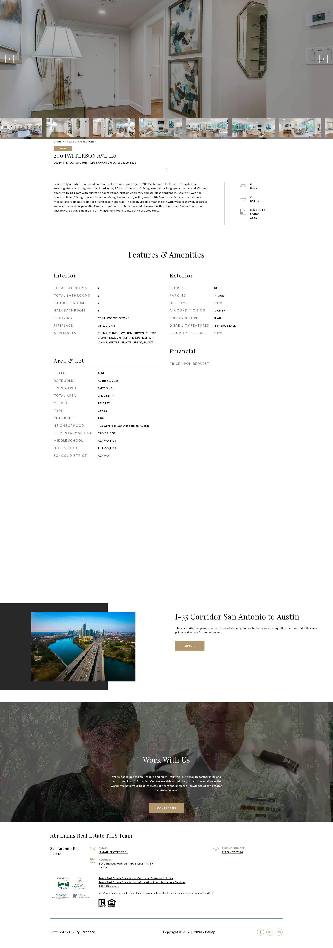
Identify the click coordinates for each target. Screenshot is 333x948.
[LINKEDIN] (279, 932)
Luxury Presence (82, 932)
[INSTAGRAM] (269, 932)
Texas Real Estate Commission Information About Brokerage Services (142, 882)
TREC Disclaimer (109, 885)
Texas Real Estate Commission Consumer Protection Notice (136, 878)
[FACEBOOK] (260, 932)
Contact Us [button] (166, 808)
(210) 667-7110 (232, 852)
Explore (189, 645)
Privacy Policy (204, 932)
